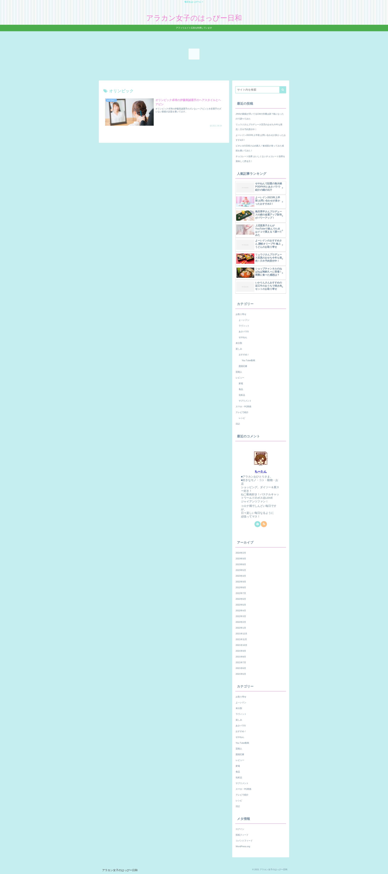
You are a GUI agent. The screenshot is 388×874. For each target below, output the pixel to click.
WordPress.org (243, 846)
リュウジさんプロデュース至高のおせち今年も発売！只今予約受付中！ (259, 127)
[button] (282, 89)
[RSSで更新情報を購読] (264, 524)
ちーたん (261, 471)
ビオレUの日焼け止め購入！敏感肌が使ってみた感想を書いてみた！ (260, 148)
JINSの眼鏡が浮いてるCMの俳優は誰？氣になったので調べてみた (260, 116)
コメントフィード (244, 841)
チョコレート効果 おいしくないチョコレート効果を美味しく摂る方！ (260, 158)
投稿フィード (242, 835)
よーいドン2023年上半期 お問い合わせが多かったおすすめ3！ (261, 137)
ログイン (240, 829)
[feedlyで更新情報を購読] (257, 524)
